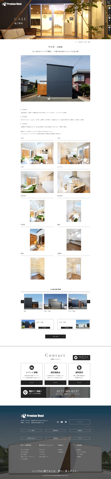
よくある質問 (24, 459)
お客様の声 (60, 452)
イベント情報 (31, 430)
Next (88, 301)
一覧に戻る (55, 336)
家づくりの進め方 (25, 449)
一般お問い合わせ (31, 438)
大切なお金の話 (24, 452)
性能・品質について (43, 456)
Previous (22, 301)
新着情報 (55, 438)
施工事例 (81, 42)
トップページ (80, 421)
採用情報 (79, 456)
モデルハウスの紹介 (81, 452)
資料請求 (80, 430)
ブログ (79, 438)
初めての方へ (42, 449)
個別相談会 (55, 430)
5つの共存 (41, 452)
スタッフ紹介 (80, 454)
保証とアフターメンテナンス (27, 456)
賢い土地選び (24, 454)
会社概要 (79, 449)
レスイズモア (42, 454)
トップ (76, 42)
